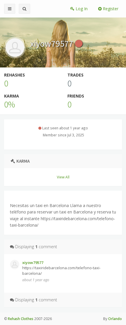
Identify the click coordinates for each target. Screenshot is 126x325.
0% (9, 104)
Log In (81, 8)
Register (110, 8)
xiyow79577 (52, 43)
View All (63, 177)
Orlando (115, 318)
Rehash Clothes (20, 318)
